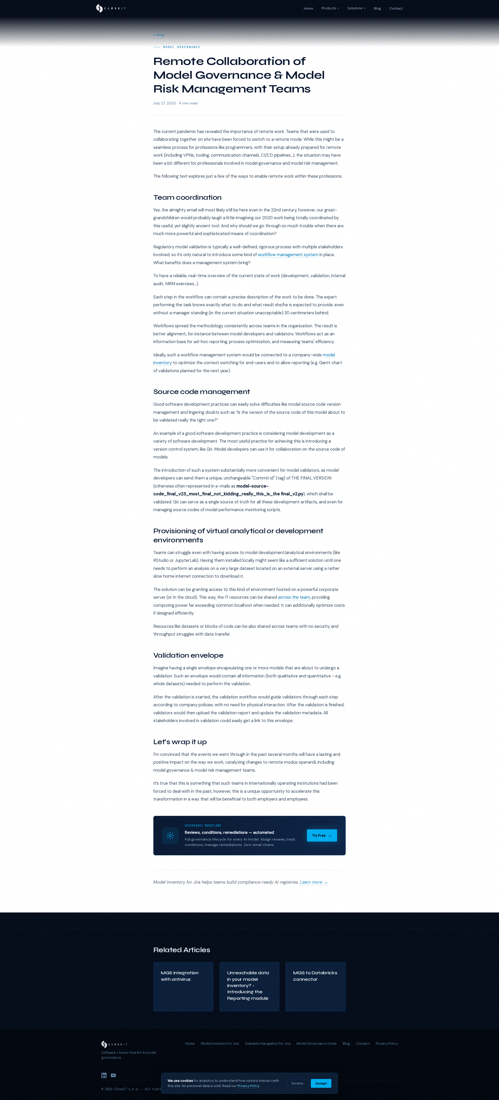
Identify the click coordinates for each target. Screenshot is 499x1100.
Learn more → (314, 882)
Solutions (355, 8)
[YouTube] (113, 1076)
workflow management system (288, 254)
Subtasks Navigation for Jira (267, 1043)
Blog (377, 8)
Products (328, 8)
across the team (294, 597)
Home (308, 8)
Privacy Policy (387, 1043)
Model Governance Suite (317, 1043)
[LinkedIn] (104, 1076)
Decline (297, 1083)
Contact (396, 8)
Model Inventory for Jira (220, 1043)
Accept (321, 1083)
